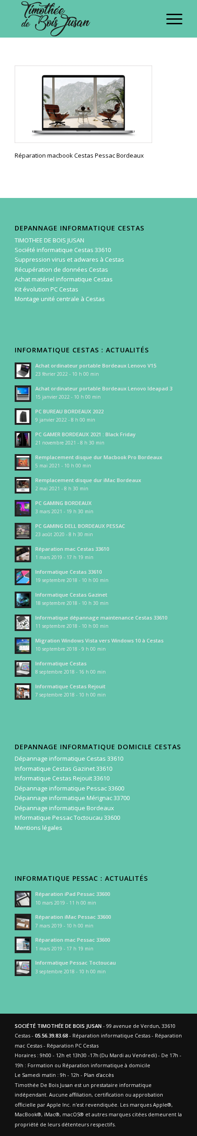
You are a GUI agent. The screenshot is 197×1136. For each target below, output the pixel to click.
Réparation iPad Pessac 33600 (72, 893)
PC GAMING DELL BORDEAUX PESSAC (80, 525)
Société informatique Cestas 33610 (63, 250)
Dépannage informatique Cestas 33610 (69, 758)
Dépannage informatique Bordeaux (64, 808)
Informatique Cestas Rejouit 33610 (62, 778)
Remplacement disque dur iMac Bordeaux (88, 480)
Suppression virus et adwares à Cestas (69, 259)
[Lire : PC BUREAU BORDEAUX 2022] (23, 416)
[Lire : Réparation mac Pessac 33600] (23, 945)
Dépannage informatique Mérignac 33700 (72, 798)
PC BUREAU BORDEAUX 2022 (69, 411)
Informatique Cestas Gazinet (71, 594)
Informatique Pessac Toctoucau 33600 (67, 817)
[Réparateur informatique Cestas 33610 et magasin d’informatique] (81, 18)
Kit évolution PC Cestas (46, 289)
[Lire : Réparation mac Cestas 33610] (23, 554)
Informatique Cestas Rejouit (70, 686)
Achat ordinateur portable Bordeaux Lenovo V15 (95, 365)
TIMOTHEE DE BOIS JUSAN (49, 240)
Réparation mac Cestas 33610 (72, 548)
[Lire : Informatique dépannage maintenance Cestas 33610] (23, 623)
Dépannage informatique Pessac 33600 (69, 788)
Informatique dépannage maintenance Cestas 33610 (101, 617)
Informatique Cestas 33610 (68, 571)
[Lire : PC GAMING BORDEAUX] (23, 508)
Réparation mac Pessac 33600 (72, 939)
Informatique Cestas (61, 663)
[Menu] (169, 18)
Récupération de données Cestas (61, 269)
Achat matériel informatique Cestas (64, 279)
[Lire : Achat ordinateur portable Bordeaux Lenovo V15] (23, 370)
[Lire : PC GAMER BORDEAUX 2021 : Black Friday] (23, 439)
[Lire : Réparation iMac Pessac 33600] (23, 922)
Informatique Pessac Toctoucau (75, 962)
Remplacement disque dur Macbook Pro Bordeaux (98, 457)
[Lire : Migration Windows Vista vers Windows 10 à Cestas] (23, 645)
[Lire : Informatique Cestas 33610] (23, 577)
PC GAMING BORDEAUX (63, 502)
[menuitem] (169, 18)
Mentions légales (38, 827)
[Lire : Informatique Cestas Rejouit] (23, 691)
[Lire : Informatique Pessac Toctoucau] (23, 968)
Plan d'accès (99, 1074)
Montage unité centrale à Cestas (60, 299)
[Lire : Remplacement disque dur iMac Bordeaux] (23, 485)
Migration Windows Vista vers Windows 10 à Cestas (99, 640)
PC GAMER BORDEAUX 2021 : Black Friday (85, 434)
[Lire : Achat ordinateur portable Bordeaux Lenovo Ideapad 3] (23, 393)
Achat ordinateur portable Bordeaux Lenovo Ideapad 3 (103, 388)
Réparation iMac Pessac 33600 (73, 916)
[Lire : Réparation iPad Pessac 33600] (23, 899)
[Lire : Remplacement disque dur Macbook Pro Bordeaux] (23, 462)
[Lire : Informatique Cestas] (23, 668)
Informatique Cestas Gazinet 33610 (63, 768)
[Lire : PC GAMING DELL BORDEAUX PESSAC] (23, 531)
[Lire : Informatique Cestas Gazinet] (23, 600)
